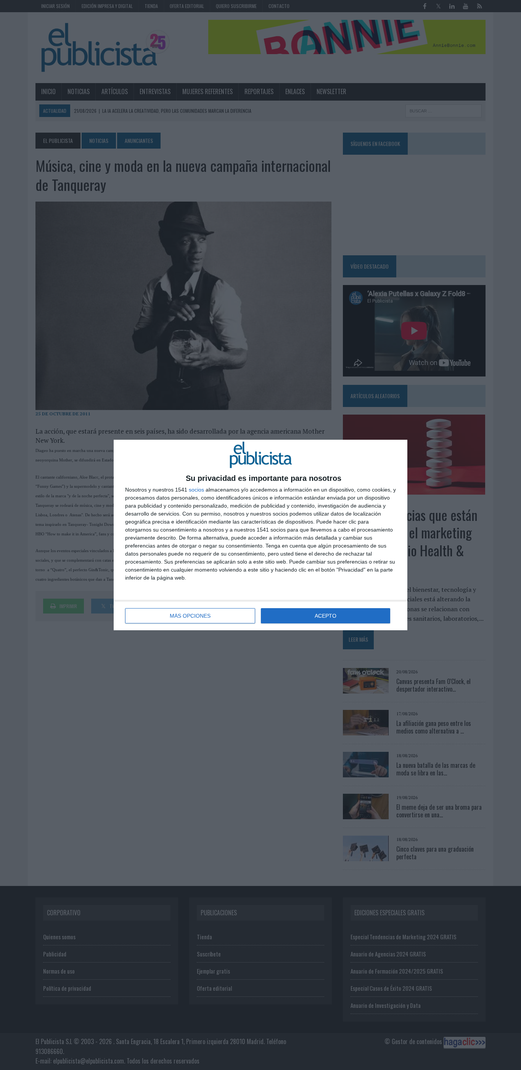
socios (196, 489)
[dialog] (260, 535)
